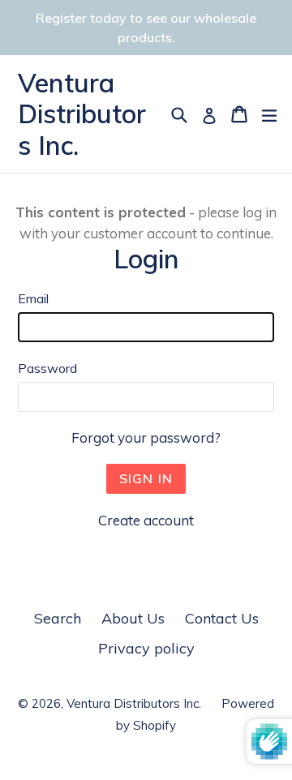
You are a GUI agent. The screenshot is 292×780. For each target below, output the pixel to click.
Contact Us (222, 618)
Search (57, 618)
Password (47, 368)
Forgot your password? (146, 437)
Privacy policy (146, 648)
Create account (146, 520)
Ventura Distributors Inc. (82, 114)
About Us (133, 618)
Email (33, 298)
